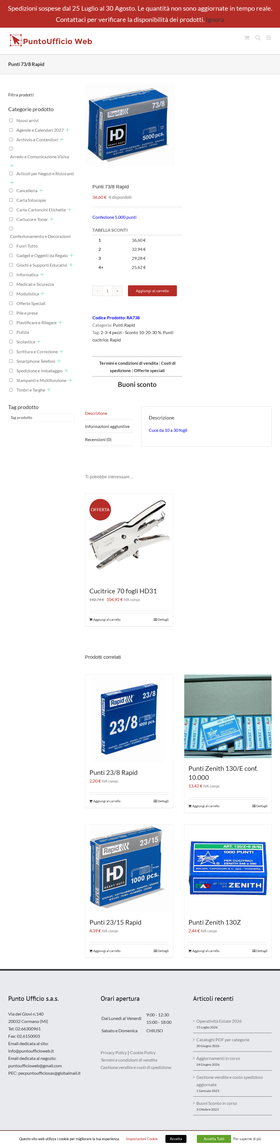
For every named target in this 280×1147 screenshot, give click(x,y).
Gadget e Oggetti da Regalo (42, 255)
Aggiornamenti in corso (218, 1058)
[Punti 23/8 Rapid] (129, 718)
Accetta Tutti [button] (214, 1139)
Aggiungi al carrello (152, 290)
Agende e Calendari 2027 (40, 130)
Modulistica (27, 293)
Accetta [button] (176, 1139)
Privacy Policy (114, 1052)
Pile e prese (27, 312)
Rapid (115, 339)
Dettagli (163, 619)
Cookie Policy (143, 1052)
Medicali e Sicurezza (35, 284)
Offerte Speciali (30, 303)
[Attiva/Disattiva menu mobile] (269, 38)
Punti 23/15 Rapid (115, 922)
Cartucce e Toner (32, 219)
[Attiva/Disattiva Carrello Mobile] (247, 38)
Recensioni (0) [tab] (98, 439)
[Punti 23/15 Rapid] (129, 868)
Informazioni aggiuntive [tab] (107, 426)
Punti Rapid (124, 324)
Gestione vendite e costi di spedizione (136, 1067)
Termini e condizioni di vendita (129, 1059)
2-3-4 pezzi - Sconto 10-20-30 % (131, 332)
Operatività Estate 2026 (219, 1021)
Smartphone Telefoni (35, 361)
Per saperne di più (247, 1139)
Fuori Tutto (27, 245)
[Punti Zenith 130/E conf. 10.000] (228, 716)
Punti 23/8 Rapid (113, 772)
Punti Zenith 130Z (214, 922)
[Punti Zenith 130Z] (228, 868)
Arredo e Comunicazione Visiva (39, 156)
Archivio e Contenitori (37, 139)
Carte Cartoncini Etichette (41, 209)
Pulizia (22, 332)
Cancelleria (26, 190)
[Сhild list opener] (67, 130)
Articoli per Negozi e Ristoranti (45, 173)
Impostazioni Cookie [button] (142, 1139)
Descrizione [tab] (96, 413)
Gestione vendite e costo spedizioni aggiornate (229, 1080)
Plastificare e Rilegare (36, 322)
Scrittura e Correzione (37, 351)
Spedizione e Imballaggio (39, 370)
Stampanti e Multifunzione (41, 380)
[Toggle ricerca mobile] (258, 38)
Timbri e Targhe (30, 389)
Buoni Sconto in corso (216, 1103)
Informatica (27, 274)
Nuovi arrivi (27, 120)
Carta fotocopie (31, 200)
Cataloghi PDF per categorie (222, 1039)
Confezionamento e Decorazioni (40, 236)
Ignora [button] (215, 19)
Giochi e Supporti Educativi (41, 265)
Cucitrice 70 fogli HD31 (123, 591)
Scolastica (25, 341)
